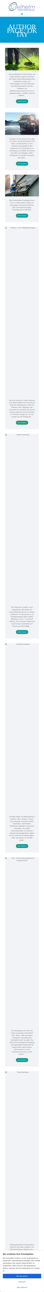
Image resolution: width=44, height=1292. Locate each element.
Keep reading (22, 101)
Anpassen (22, 1282)
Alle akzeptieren (22, 1276)
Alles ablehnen (22, 1287)
